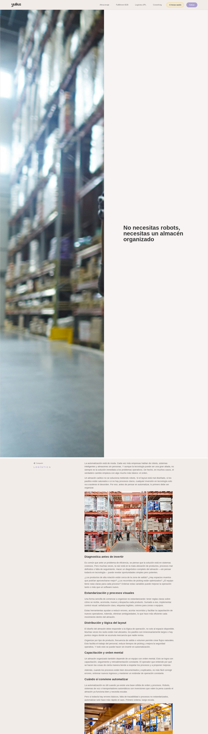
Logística (42, 467)
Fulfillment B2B (122, 5)
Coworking (157, 5)
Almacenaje (104, 5)
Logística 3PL (140, 5)
